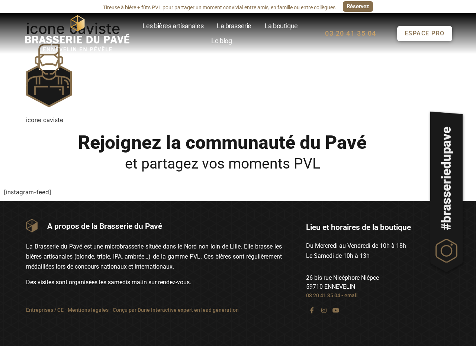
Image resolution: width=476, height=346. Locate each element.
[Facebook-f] (312, 310)
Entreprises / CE (45, 310)
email (351, 295)
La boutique (281, 26)
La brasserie (234, 26)
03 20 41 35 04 (323, 295)
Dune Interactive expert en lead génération (188, 310)
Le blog (221, 41)
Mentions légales (88, 310)
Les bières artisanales (172, 26)
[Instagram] (324, 310)
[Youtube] (336, 310)
